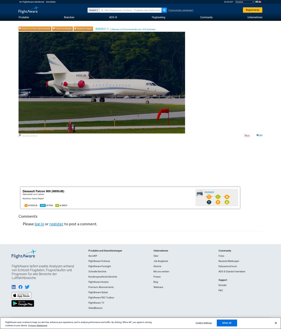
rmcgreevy (209, 192)
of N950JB (31, 205)
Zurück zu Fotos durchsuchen (36, 28)
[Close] (275, 323)
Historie (157, 266)
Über (156, 256)
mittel (24, 136)
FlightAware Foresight (99, 266)
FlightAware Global (98, 292)
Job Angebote (161, 261)
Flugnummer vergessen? (180, 10)
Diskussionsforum (228, 266)
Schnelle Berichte (97, 271)
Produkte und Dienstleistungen (105, 250)
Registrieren (252, 10)
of (47, 205)
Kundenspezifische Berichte (102, 276)
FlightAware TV (96, 302)
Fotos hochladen (64, 28)
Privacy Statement (37, 325)
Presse (157, 276)
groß (30, 136)
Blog (156, 282)
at (61, 205)
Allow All (226, 323)
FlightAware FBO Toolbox (101, 297)
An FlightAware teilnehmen (31, 2)
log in (39, 223)
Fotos (221, 256)
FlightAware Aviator (98, 282)
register (56, 223)
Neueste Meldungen (229, 261)
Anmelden (51, 2)
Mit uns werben (161, 271)
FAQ (221, 290)
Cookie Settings (204, 323)
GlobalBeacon (95, 308)
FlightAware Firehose (99, 261)
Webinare (158, 287)
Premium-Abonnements (101, 287)
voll (35, 136)
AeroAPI (92, 256)
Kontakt (223, 285)
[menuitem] (24, 17)
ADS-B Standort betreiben (232, 271)
